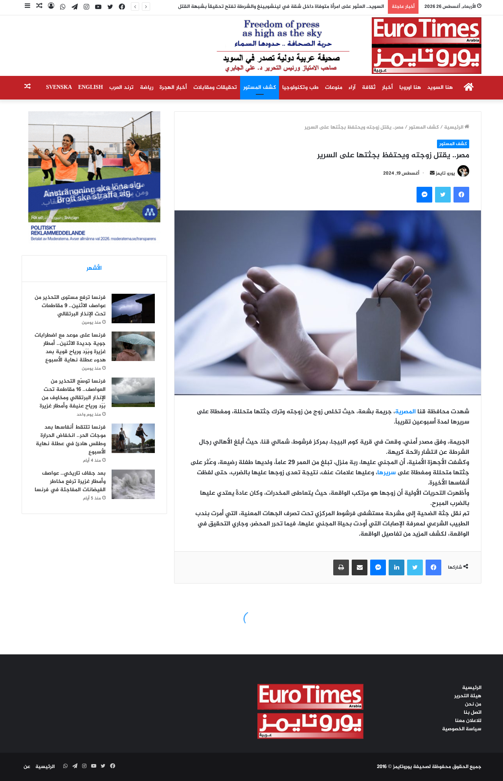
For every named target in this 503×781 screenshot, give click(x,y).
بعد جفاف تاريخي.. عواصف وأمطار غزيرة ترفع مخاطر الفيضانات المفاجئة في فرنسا (70, 481)
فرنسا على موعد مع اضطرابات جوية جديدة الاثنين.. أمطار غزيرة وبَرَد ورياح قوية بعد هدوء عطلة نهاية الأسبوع (70, 348)
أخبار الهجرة (173, 87)
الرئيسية (454, 127)
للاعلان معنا (468, 721)
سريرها (386, 473)
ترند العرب (121, 87)
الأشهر (94, 268)
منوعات (333, 87)
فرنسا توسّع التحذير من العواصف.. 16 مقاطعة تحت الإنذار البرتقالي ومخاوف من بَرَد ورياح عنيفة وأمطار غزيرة (73, 394)
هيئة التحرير (467, 696)
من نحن (473, 704)
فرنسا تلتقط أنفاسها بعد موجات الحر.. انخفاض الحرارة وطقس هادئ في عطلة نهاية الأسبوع (71, 440)
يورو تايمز (445, 173)
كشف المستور (259, 87)
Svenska (59, 87)
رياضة (146, 87)
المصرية (405, 412)
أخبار (387, 87)
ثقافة (369, 87)
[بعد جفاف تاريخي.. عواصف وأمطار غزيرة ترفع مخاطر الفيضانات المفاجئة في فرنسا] (133, 484)
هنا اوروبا (410, 87)
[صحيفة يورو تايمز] (329, 45)
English (90, 87)
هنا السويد (440, 87)
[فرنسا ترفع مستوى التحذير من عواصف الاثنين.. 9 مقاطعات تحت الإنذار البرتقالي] (133, 308)
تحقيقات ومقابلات (215, 87)
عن (27, 767)
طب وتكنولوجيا (300, 87)
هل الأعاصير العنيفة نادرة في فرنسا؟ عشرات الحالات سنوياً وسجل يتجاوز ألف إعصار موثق (288, 6)
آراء (352, 87)
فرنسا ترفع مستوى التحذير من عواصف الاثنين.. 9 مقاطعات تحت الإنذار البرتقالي (70, 306)
